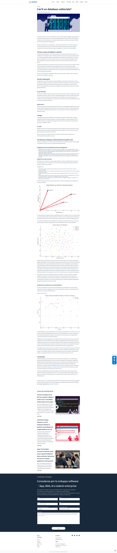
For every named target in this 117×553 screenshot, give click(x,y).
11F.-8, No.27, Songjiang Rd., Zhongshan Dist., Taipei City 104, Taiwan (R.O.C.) (61, 545)
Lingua (86, 1)
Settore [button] (57, 1)
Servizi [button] (53, 1)
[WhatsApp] (74, 535)
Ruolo (60, 502)
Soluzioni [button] (62, 1)
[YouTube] (79, 535)
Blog (73, 1)
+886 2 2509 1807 (58, 537)
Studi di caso (39, 543)
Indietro (38, 6)
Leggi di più (39, 416)
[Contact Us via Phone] (114, 363)
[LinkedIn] (77, 535)
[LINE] (72, 535)
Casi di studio (68, 1)
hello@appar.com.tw (58, 539)
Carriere (77, 1)
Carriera (38, 546)
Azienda (38, 502)
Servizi (38, 539)
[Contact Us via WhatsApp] (114, 357)
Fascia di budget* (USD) (63, 507)
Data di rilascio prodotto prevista (43, 507)
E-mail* (60, 497)
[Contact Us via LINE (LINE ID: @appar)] (114, 360)
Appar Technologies (53, 366)
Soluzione (39, 542)
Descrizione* (39, 512)
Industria (38, 541)
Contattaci (81, 1)
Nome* (38, 497)
